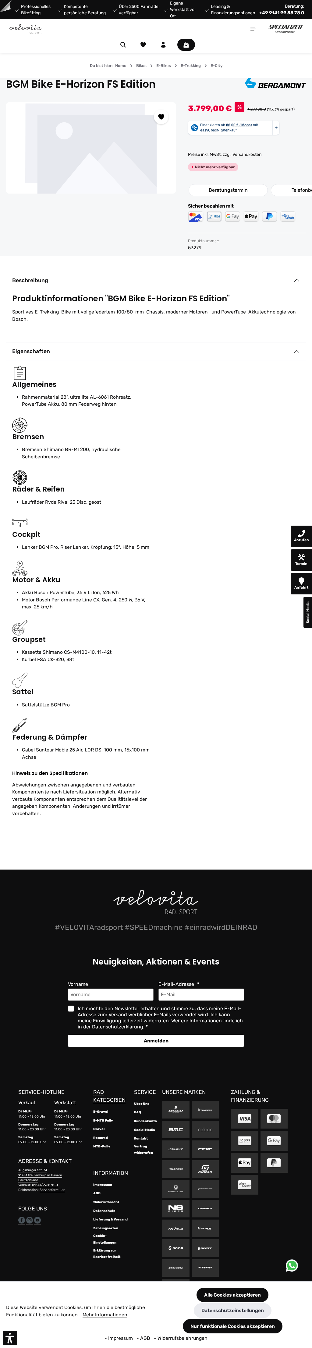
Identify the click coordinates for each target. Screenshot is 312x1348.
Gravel (99, 1129)
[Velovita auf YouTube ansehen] (37, 1220)
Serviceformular (52, 1190)
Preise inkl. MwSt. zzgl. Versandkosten (224, 154)
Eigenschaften (31, 351)
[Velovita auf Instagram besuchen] (29, 1220)
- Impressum (119, 1338)
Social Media (144, 1130)
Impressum (102, 1185)
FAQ (137, 1112)
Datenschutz (104, 1211)
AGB (97, 1193)
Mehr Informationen (105, 1315)
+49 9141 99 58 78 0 (281, 13)
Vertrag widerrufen (143, 1149)
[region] (91, 148)
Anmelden (156, 1041)
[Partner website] (285, 29)
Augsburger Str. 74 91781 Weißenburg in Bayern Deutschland (40, 1175)
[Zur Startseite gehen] (25, 29)
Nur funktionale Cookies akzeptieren (232, 1326)
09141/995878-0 (45, 1185)
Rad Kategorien (109, 1096)
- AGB (143, 1338)
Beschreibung (30, 280)
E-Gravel (100, 1112)
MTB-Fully (101, 1146)
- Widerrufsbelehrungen (180, 1338)
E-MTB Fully (103, 1120)
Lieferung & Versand (110, 1219)
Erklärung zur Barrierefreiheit (106, 1253)
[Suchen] (123, 45)
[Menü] (253, 29)
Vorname (78, 984)
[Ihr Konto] (163, 45)
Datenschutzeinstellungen (232, 1310)
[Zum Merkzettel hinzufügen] (161, 117)
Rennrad (100, 1138)
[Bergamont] (275, 84)
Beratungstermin (228, 190)
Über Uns (141, 1104)
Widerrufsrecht (106, 1202)
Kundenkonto (145, 1121)
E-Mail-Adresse (176, 984)
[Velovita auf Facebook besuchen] (21, 1220)
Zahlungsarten (105, 1228)
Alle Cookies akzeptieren (232, 1295)
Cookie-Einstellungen (104, 1239)
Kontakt (141, 1138)
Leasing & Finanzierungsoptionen (233, 10)
